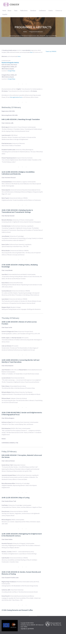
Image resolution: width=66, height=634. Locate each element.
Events (51, 10)
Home (4, 10)
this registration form (16, 97)
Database (33, 10)
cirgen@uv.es (24, 628)
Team (15, 10)
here (31, 52)
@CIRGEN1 (31, 628)
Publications (24, 10)
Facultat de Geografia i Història (10, 62)
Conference (42, 10)
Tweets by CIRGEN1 (51, 51)
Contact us (58, 10)
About (9, 10)
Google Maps (11, 71)
